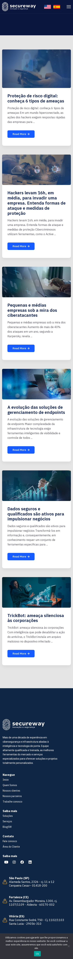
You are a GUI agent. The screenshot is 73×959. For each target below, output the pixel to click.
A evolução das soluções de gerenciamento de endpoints (36, 409)
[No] (68, 946)
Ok (37, 953)
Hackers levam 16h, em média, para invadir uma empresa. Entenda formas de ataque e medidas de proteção (36, 203)
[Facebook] (22, 862)
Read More (19, 134)
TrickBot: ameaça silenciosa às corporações (35, 618)
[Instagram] (14, 862)
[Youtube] (6, 862)
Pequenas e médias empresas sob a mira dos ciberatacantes (32, 310)
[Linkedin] (30, 862)
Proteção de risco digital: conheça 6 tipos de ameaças (35, 98)
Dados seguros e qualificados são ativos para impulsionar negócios (35, 514)
